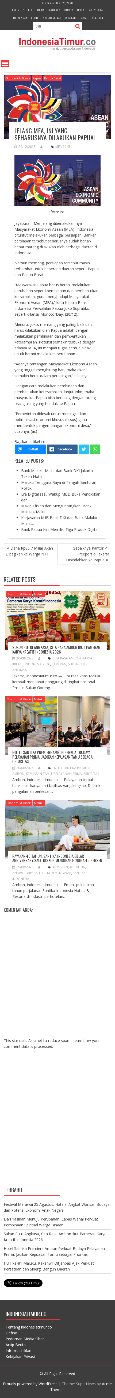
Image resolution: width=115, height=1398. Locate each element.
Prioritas (91, 773)
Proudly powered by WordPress (30, 1383)
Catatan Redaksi (76, 18)
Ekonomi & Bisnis (17, 78)
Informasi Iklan (18, 1350)
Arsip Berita (16, 1344)
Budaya (69, 10)
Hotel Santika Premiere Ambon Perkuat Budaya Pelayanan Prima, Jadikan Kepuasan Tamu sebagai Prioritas (53, 756)
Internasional (51, 18)
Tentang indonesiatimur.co (29, 1327)
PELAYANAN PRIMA (67, 773)
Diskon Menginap (56, 873)
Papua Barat (52, 78)
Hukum (40, 10)
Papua (37, 78)
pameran (59, 664)
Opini (34, 18)
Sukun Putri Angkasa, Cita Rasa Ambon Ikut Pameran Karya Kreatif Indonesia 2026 (56, 649)
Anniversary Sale (26, 873)
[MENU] (5, 63)
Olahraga (54, 10)
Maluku (39, 594)
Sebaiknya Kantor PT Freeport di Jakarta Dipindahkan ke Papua (87, 554)
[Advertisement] (57, 1122)
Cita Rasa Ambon (66, 658)
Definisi (12, 1332)
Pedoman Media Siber (25, 1338)
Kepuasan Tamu (39, 773)
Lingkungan (20, 18)
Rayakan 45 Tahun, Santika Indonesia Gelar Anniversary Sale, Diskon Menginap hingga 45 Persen (57, 858)
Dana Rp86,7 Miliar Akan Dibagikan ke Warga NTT (29, 551)
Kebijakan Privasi (20, 1356)
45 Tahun (77, 867)
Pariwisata (95, 10)
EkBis (15, 10)
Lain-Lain (96, 18)
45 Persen (60, 867)
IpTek (80, 10)
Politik (27, 10)
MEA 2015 (62, 146)
